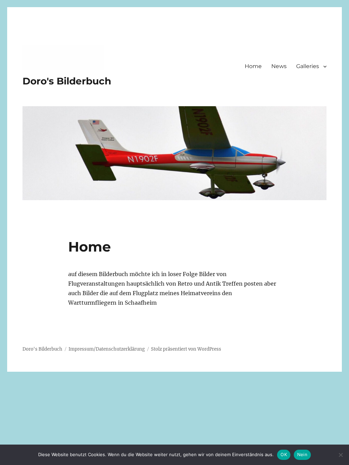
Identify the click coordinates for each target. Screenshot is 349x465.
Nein (302, 454)
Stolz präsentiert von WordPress (186, 349)
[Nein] (340, 454)
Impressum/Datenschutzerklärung (107, 349)
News (279, 66)
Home (253, 66)
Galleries (307, 66)
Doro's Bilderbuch (66, 81)
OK (283, 454)
